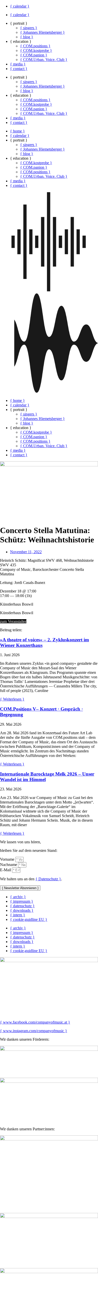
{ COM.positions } (35, 46)
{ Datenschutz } (48, 879)
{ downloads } (21, 910)
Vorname (7, 859)
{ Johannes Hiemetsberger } (42, 32)
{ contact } (18, 68)
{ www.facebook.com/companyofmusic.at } (35, 1022)
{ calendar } (19, 6)
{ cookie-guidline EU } (28, 919)
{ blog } (26, 37)
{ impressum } (21, 901)
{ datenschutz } (22, 906)
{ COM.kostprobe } (36, 50)
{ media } (18, 64)
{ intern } (17, 915)
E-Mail (6, 870)
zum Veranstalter (13, 621)
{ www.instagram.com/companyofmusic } (33, 1031)
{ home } (17, 131)
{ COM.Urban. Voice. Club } (43, 59)
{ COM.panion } (33, 55)
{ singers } (28, 28)
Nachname (9, 864)
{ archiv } (18, 897)
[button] (49, 293)
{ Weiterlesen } (12, 699)
